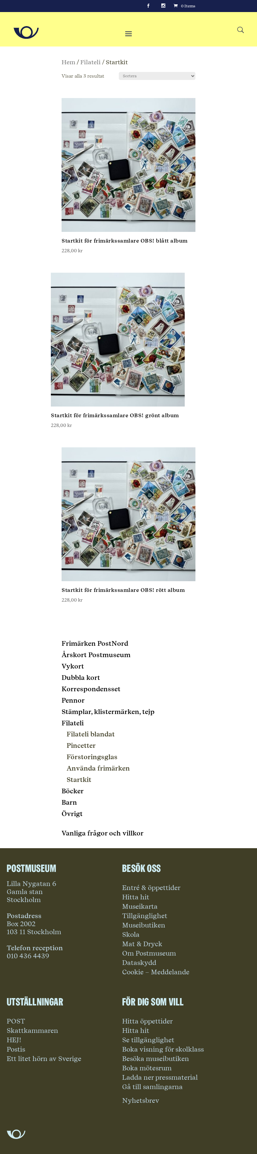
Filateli (90, 62)
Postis (16, 1049)
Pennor (73, 700)
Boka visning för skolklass (163, 1049)
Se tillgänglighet (148, 1040)
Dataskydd (139, 963)
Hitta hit (135, 897)
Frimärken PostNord (95, 643)
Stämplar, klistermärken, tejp (108, 712)
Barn (69, 802)
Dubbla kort (81, 678)
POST (16, 1021)
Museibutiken (143, 925)
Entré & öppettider (151, 888)
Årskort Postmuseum (96, 655)
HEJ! (14, 1040)
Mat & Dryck (142, 944)
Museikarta (140, 906)
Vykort (73, 666)
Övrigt (72, 814)
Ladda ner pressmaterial (160, 1077)
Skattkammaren (32, 1031)
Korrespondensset (91, 689)
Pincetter (81, 745)
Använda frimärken (98, 768)
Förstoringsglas (92, 757)
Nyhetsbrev (140, 1100)
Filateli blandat (91, 734)
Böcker (73, 791)
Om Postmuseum (149, 953)
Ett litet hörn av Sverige (44, 1059)
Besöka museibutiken (155, 1059)
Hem (68, 62)
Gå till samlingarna (152, 1087)
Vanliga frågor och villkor (103, 833)
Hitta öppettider (147, 1021)
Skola (131, 934)
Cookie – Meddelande (155, 972)
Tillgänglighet (144, 916)
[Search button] (240, 30)
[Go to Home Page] (26, 32)
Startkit (79, 780)
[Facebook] (148, 6)
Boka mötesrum (147, 1068)
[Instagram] (163, 6)
